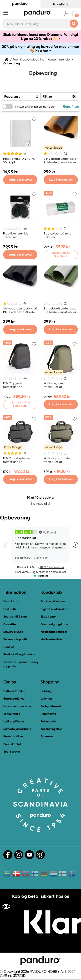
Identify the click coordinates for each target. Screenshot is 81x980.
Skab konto (48, 616)
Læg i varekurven (20, 179)
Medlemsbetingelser (53, 631)
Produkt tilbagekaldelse (19, 654)
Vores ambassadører (17, 706)
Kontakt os (10, 601)
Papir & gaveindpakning (28, 59)
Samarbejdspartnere (17, 729)
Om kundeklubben (52, 601)
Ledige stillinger (13, 721)
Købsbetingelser (51, 729)
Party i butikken (13, 736)
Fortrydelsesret (50, 706)
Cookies (8, 647)
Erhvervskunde (13, 631)
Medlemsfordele (51, 639)
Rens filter (71, 106)
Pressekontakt (13, 744)
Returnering (48, 713)
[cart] (74, 13)
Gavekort (46, 736)
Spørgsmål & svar (15, 616)
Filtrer (47, 96)
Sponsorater (11, 751)
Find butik (9, 609)
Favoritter (10, 624)
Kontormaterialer (59, 59)
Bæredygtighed (14, 698)
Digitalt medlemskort (54, 609)
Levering (46, 698)
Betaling (46, 691)
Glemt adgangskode (54, 624)
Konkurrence (11, 713)
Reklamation (48, 721)
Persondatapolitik (15, 639)
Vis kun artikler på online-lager (35, 106)
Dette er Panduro (14, 691)
